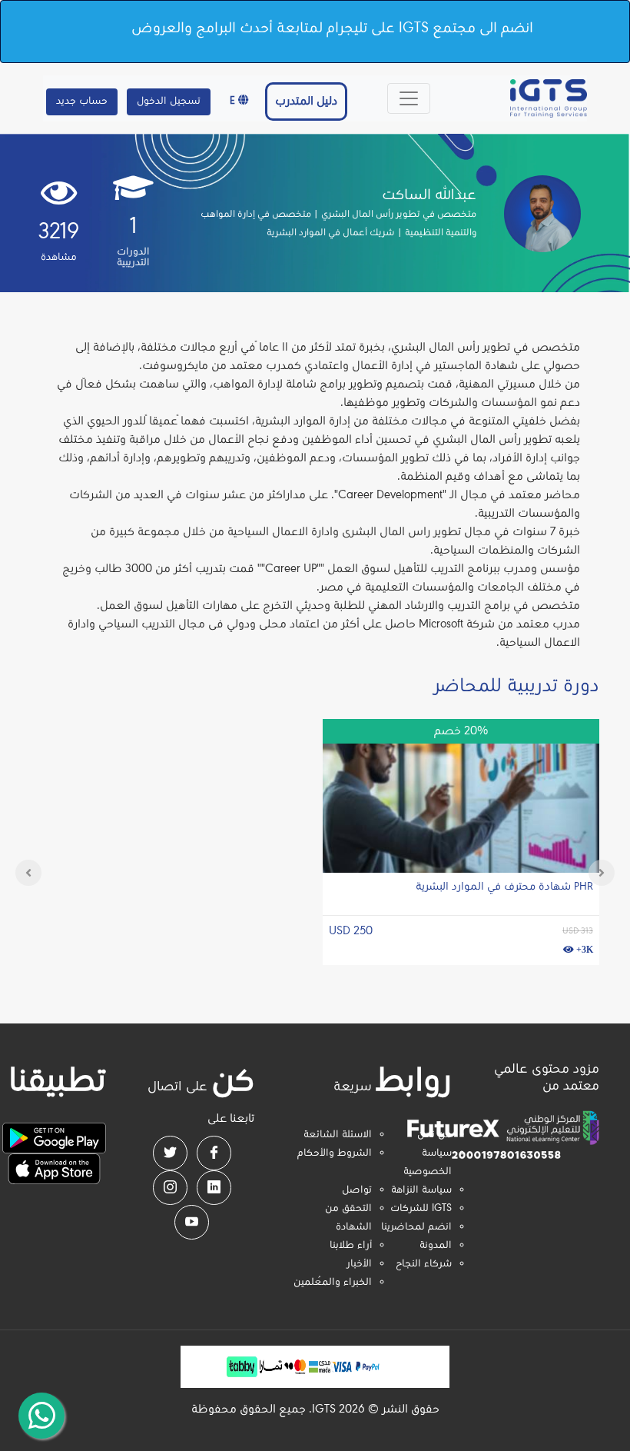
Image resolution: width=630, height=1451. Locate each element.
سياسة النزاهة (421, 1190)
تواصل (357, 1190)
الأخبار (359, 1264)
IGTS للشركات (421, 1208)
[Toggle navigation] (408, 98)
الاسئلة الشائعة (337, 1135)
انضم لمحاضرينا (416, 1227)
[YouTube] (191, 1222)
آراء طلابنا (351, 1245)
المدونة (435, 1245)
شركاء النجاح (424, 1264)
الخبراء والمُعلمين (332, 1282)
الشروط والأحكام (334, 1153)
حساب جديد (82, 101)
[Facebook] (214, 1153)
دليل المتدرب (306, 101)
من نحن (434, 1135)
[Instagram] (170, 1187)
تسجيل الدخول (169, 101)
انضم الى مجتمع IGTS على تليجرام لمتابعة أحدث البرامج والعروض (332, 28)
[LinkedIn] (214, 1187)
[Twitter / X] (170, 1153)
